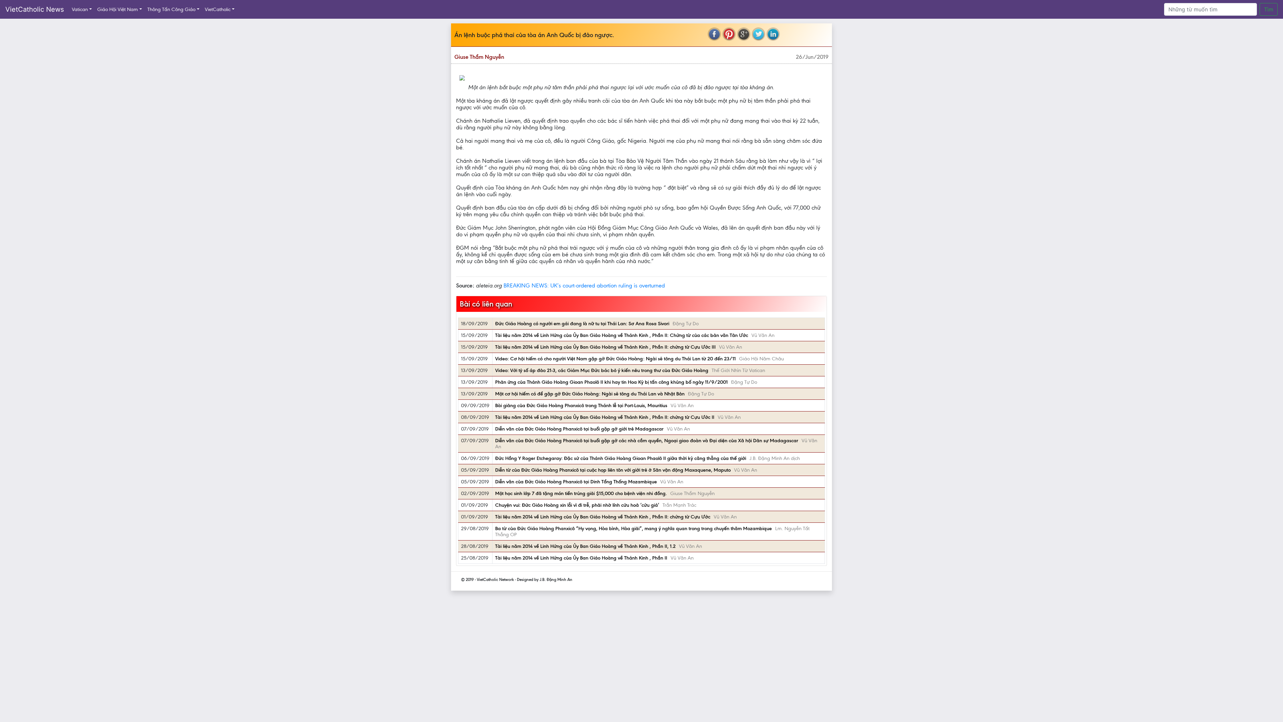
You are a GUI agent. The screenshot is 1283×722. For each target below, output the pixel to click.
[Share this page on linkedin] (773, 34)
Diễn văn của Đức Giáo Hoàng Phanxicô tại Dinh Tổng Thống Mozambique (576, 482)
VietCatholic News (34, 9)
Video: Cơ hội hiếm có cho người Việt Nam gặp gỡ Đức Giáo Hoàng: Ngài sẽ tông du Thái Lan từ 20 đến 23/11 (615, 359)
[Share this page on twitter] (758, 34)
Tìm (1268, 9)
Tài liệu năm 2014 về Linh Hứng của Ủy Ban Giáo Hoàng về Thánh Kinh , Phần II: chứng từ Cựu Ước (602, 517)
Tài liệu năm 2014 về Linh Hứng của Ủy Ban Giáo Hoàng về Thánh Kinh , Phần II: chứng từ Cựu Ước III (605, 347)
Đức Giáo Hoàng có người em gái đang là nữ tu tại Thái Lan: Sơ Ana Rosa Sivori (582, 324)
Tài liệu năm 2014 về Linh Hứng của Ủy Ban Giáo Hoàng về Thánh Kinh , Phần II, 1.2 (585, 546)
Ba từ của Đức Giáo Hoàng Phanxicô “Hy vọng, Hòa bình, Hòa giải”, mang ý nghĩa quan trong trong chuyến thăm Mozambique (633, 528)
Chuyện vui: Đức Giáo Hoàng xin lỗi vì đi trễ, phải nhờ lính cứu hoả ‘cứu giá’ (577, 505)
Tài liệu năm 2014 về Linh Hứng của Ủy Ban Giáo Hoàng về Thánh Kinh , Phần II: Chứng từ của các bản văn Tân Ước (621, 335)
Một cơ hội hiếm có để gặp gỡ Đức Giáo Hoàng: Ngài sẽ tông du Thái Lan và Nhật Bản (590, 394)
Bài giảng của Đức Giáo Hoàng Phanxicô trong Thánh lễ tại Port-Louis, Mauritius (581, 405)
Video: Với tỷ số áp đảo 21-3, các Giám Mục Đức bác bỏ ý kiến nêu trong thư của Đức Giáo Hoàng (601, 370)
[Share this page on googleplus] (743, 34)
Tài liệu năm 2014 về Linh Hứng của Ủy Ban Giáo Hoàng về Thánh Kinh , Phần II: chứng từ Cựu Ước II (604, 417)
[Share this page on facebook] (714, 34)
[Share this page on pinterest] (729, 34)
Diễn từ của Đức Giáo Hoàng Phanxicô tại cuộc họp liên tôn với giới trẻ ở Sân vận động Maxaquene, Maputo (613, 470)
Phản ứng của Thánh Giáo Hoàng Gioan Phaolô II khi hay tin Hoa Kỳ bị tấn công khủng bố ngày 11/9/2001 (611, 382)
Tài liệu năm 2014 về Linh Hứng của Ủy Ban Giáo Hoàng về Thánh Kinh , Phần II (581, 558)
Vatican (80, 9)
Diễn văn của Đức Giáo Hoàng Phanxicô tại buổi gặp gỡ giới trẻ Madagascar (579, 429)
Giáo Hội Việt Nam (117, 9)
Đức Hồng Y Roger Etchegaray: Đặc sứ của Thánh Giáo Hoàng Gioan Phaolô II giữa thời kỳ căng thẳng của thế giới (620, 458)
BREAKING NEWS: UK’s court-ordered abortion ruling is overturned (584, 285)
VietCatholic (218, 9)
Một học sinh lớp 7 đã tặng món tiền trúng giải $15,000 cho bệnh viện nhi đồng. (581, 493)
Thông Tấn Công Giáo (171, 9)
